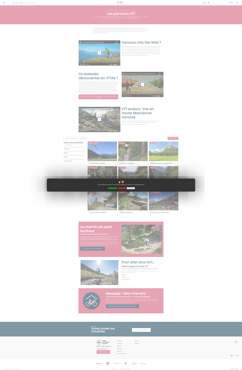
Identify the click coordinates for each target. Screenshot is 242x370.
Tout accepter (112, 188)
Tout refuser (122, 188)
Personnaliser (130, 188)
